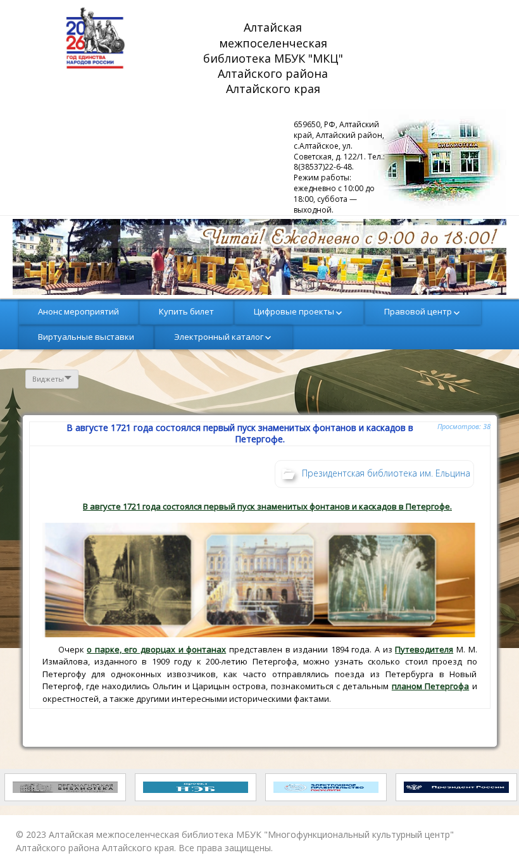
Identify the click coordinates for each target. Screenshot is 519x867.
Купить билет (186, 311)
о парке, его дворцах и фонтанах (156, 649)
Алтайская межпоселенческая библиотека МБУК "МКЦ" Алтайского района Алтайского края (274, 58)
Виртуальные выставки (86, 336)
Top (489, 837)
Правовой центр (418, 311)
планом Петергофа (430, 686)
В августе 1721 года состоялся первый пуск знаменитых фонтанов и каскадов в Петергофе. (267, 506)
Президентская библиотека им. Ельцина (386, 473)
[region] (259, 257)
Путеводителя (424, 649)
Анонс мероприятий (78, 311)
